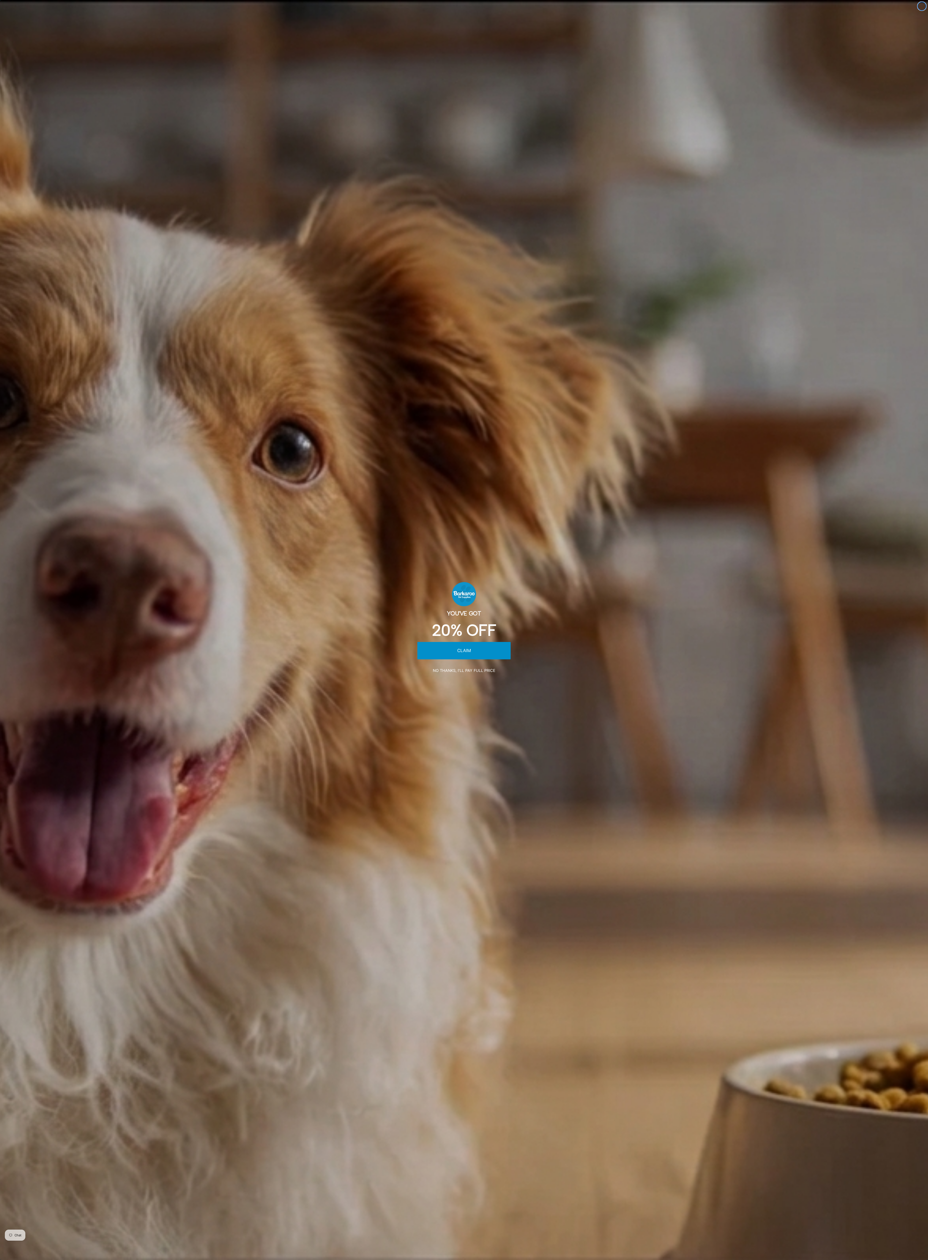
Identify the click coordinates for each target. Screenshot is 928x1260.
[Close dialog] (922, 6)
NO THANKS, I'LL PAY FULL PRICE (464, 670)
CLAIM (464, 650)
